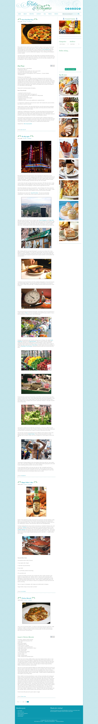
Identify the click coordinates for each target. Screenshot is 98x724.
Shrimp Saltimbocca (21, 714)
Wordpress (62, 721)
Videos (56, 13)
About (25, 13)
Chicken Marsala (26, 598)
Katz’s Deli (51, 220)
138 (23, 701)
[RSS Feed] (80, 9)
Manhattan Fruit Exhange (26, 346)
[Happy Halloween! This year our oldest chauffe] (64, 64)
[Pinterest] (73, 9)
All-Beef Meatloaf (20, 716)
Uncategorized (23, 475)
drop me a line (68, 711)
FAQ (45, 13)
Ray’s (26, 312)
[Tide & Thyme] (34, 10)
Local (22, 591)
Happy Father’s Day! (27, 482)
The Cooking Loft (46, 49)
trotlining (24, 527)
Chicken (22, 696)
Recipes (32, 13)
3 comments (29, 138)
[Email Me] (77, 9)
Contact (39, 13)
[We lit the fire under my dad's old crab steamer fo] (64, 57)
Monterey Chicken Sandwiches (23, 713)
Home (19, 13)
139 (25, 701)
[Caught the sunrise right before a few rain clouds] (75, 64)
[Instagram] (75, 9)
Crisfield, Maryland (22, 529)
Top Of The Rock (34, 192)
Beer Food (22, 129)
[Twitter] (66, 9)
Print (53, 65)
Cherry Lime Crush (21, 712)
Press (50, 13)
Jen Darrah (41, 721)
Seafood (24, 591)
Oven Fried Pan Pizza (27, 19)
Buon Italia (34, 344)
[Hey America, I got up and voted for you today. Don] (75, 57)
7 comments (30, 600)
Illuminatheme (52, 721)
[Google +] (71, 9)
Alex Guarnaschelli (28, 123)
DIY (25, 129)
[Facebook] (68, 9)
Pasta (25, 696)
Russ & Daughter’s (43, 220)
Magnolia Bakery (32, 341)
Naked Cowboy (31, 433)
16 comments (29, 21)
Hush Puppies (20, 710)
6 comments (30, 484)
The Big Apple (26, 136)
